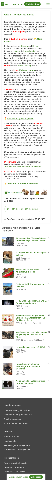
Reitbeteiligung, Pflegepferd (17, 445)
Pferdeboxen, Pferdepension (17, 450)
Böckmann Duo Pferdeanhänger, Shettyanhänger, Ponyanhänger (31, 239)
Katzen (24, 46)
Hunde (35, 46)
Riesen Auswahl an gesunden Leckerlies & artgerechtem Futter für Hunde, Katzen (31, 317)
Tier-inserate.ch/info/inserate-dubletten (22, 167)
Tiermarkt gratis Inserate (15, 463)
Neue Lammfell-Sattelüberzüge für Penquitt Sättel (30, 382)
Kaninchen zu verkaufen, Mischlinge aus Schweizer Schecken (28, 366)
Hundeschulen (10, 441)
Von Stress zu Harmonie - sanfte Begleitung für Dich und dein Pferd (31, 334)
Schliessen (36, 477)
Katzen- (16, 51)
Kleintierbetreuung (12, 419)
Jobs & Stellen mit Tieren (15, 423)
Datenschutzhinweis (18, 477)
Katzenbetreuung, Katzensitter (18, 415)
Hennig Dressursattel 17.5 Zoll (30, 347)
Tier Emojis (19, 472)
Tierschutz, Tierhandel (14, 467)
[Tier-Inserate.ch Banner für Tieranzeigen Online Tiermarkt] (26, 192)
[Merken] (49, 238)
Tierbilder (8, 472)
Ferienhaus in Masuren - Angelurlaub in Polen (27, 270)
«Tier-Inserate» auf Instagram (23, 209)
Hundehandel (29, 51)
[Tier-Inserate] (12, 4)
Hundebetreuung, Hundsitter (17, 410)
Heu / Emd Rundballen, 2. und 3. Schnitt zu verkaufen (31, 302)
